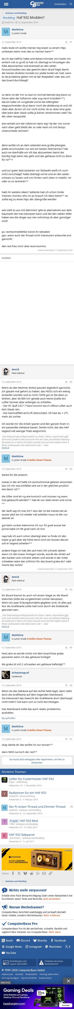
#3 (71, 468)
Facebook (60, 940)
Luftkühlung (21, 782)
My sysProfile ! (8, 718)
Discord (25, 940)
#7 (71, 739)
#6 (71, 685)
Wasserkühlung (27, 796)
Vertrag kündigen (10, 978)
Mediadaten (31, 974)
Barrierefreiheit (29, 978)
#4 (71, 589)
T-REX (11, 824)
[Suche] (71, 4)
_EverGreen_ (15, 838)
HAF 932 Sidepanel (22, 835)
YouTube (11, 953)
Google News (14, 946)
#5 (71, 647)
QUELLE (5, 448)
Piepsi (12, 782)
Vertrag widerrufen (49, 974)
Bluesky (42, 940)
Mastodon (55, 946)
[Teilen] (66, 42)
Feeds (9, 940)
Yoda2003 (13, 796)
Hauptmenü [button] (6, 4)
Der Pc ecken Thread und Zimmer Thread (37, 807)
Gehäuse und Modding (30, 810)
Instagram (35, 946)
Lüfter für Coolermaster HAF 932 (31, 779)
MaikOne (9, 22)
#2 (71, 381)
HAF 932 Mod (29, 821)
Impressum (7, 974)
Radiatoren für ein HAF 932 (27, 793)
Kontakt (19, 974)
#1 (71, 42)
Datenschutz (45, 978)
